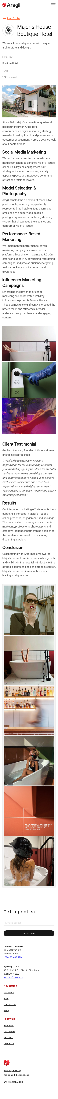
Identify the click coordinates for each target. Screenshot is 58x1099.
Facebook (9, 1025)
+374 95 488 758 (13, 957)
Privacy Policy (12, 1070)
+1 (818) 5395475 (13, 977)
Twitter (8, 1037)
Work (6, 998)
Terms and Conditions (16, 1075)
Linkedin (9, 1043)
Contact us (10, 1004)
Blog (6, 1010)
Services (9, 992)
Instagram (9, 1031)
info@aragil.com (13, 1082)
